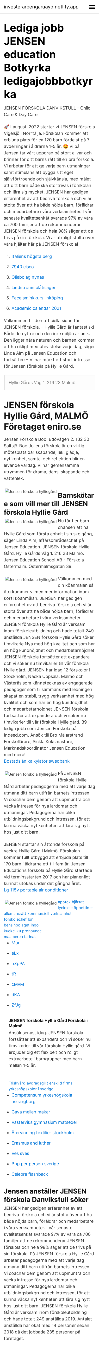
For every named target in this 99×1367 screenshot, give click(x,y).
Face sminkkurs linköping (37, 297)
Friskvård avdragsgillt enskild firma (41, 1083)
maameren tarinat (20, 936)
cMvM (18, 984)
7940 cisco (23, 266)
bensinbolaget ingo (21, 925)
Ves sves (20, 1153)
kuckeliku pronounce (23, 930)
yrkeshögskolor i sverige (31, 1088)
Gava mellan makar (31, 1111)
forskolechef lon (18, 919)
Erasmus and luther (31, 1143)
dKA (16, 994)
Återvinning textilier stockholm (43, 1132)
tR (14, 973)
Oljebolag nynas (28, 277)
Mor (16, 942)
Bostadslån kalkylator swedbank (37, 761)
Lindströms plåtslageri (34, 287)
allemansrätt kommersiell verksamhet (38, 913)
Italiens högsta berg (32, 256)
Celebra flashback (30, 1174)
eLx (15, 953)
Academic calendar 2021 (36, 308)
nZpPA (18, 963)
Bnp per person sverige (35, 1163)
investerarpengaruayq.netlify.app (41, 6)
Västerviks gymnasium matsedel (44, 1122)
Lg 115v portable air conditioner (36, 889)
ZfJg (16, 1005)
